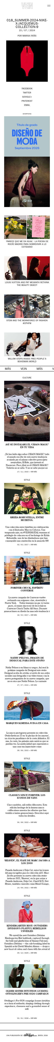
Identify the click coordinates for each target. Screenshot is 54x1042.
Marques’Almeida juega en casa (27, 723)
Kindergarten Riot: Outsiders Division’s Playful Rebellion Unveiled (27, 929)
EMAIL (27, 105)
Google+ (5, 1040)
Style (27, 480)
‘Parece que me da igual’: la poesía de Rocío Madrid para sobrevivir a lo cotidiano (27, 244)
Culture (27, 378)
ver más (34, 472)
